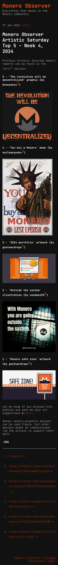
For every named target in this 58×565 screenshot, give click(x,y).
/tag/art (15, 456)
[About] (19, 557)
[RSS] (52, 561)
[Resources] (37, 561)
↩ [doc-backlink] (24, 456)
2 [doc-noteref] (18, 83)
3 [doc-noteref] (23, 151)
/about (28, 413)
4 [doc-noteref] (23, 246)
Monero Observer (26, 5)
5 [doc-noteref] (45, 294)
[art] (26, 25)
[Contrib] (34, 557)
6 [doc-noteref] (29, 363)
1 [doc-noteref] (11, 67)
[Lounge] (49, 557)
